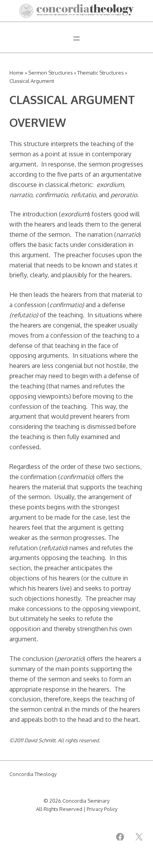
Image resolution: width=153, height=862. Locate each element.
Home (16, 73)
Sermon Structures (50, 73)
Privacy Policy (102, 809)
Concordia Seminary (85, 801)
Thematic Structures (100, 73)
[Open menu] (76, 38)
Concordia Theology (32, 774)
